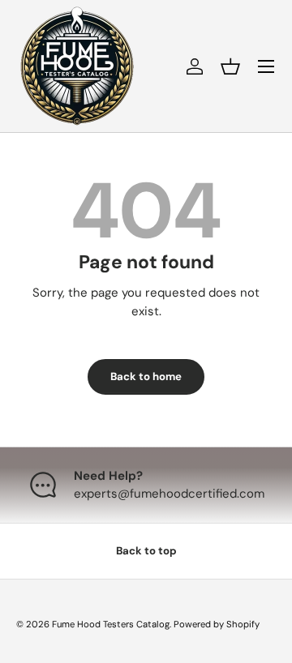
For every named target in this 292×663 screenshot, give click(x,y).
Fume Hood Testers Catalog (111, 624)
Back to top (146, 551)
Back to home (146, 376)
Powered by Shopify (217, 624)
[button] (230, 66)
